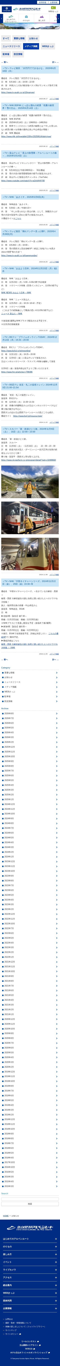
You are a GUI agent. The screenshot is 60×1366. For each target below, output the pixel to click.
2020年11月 (9, 1024)
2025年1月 (9, 799)
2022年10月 (9, 923)
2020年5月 (9, 1052)
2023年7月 (9, 885)
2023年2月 (9, 909)
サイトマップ (10, 1330)
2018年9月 (9, 1134)
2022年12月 (9, 914)
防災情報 (18, 54)
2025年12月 (9, 747)
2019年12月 (9, 1072)
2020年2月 (9, 1067)
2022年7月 (9, 928)
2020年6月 (9, 1048)
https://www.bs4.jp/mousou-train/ (27, 416)
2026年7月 (9, 718)
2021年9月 (9, 976)
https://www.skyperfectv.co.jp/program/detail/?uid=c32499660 (28, 460)
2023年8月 (9, 880)
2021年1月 (9, 1014)
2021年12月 (9, 962)
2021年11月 (9, 966)
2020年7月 (9, 1043)
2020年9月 (9, 1033)
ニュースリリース (11, 46)
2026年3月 (9, 737)
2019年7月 (9, 1091)
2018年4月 (9, 1158)
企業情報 (53, 2)
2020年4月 (9, 1057)
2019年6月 (9, 1095)
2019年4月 (9, 1105)
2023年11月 (9, 866)
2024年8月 (9, 823)
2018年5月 (9, 1153)
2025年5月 (9, 780)
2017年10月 (9, 1162)
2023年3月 (9, 904)
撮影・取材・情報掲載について (18, 1323)
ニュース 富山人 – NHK (11, 313)
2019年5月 (9, 1100)
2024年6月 (9, 833)
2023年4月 (9, 900)
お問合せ (9, 1319)
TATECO (28, 1349)
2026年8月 (9, 713)
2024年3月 (9, 847)
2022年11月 (9, 919)
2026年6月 (9, 723)
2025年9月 (9, 761)
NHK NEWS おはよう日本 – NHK (16, 292)
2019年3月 (9, 1110)
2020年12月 (9, 1019)
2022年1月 (9, 957)
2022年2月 (9, 952)
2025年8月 (9, 766)
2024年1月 (9, 856)
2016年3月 (9, 1177)
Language (6, 10)
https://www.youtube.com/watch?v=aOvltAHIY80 (23, 181)
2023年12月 (9, 861)
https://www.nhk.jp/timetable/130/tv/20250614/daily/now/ (26, 136)
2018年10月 (9, 1129)
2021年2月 (9, 1009)
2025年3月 (9, 790)
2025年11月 (9, 751)
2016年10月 (9, 1167)
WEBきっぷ (48, 46)
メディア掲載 (31, 46)
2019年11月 (9, 1076)
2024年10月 (9, 813)
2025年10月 (9, 756)
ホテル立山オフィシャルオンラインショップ (28, 1352)
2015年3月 (9, 1186)
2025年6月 (9, 775)
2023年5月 (9, 895)
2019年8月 (9, 1086)
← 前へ (4, 62)
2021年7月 (9, 986)
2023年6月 (9, 890)
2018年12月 (9, 1119)
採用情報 (42, 2)
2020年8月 (9, 1038)
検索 (30, 1204)
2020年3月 (9, 1062)
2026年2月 (9, 742)
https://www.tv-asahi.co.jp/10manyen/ (18, 92)
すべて (6, 38)
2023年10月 (9, 871)
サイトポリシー (11, 1334)
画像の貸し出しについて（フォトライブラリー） (25, 1326)
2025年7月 (9, 771)
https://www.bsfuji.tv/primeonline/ (16, 351)
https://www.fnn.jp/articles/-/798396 (16, 372)
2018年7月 (9, 1143)
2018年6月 (9, 1148)
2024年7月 (9, 828)
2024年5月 (9, 837)
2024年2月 (9, 852)
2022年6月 (9, 933)
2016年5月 (9, 1172)
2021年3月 (9, 1005)
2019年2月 (9, 1115)
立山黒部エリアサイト (29, 1345)
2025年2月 (9, 794)
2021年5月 (9, 995)
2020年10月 (9, 1029)
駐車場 (6, 54)
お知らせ (33, 38)
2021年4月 (9, 1000)
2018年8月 (9, 1138)
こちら (18, 218)
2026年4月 (9, 732)
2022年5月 (9, 938)
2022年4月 (9, 943)
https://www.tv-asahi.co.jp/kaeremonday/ (19, 255)
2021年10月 (9, 971)
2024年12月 (9, 804)
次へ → (55, 62)
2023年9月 (9, 876)
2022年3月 (9, 947)
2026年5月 (9, 728)
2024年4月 (9, 842)
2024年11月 (9, 809)
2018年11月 (9, 1124)
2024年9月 (9, 818)
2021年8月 (9, 981)
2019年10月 (9, 1081)
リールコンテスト (28, 1341)
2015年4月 (9, 1181)
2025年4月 (9, 785)
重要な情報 (19, 38)
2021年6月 (9, 990)
